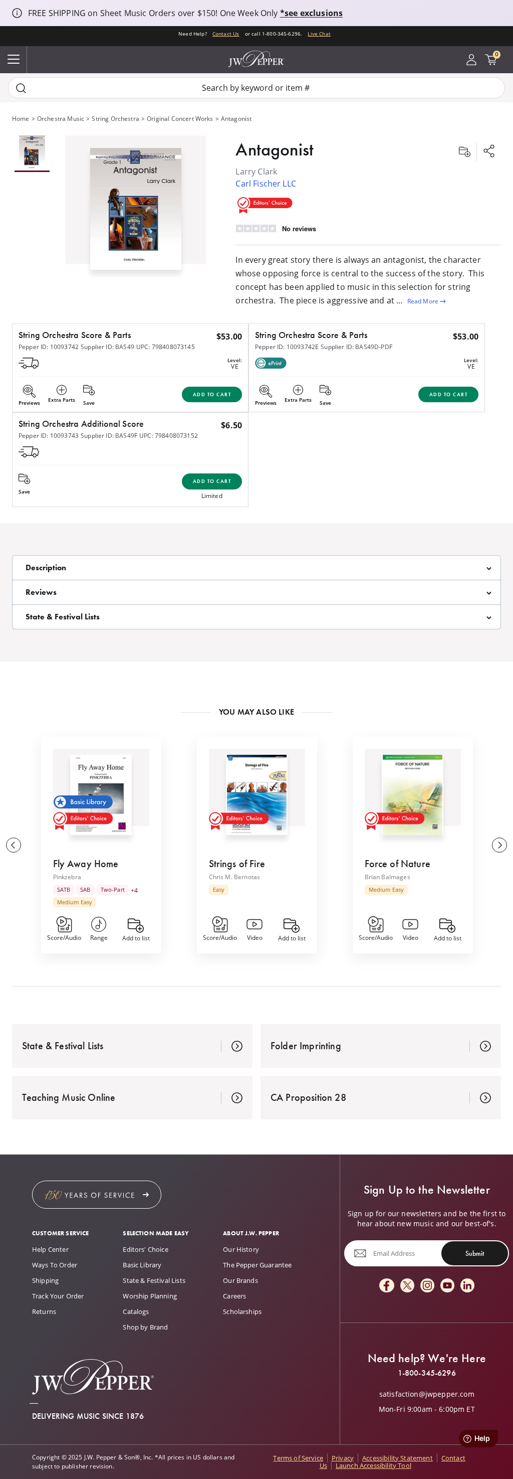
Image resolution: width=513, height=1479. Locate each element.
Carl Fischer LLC (265, 183)
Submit (474, 1253)
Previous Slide (13, 845)
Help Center (50, 1249)
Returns (44, 1311)
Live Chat (319, 33)
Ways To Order (54, 1264)
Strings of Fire (237, 863)
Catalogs (136, 1311)
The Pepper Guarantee (257, 1264)
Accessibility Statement (397, 1457)
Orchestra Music (60, 118)
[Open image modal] (135, 212)
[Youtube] (447, 1286)
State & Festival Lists (154, 1280)
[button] (136, 206)
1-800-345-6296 (427, 1373)
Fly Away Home (86, 863)
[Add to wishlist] (464, 152)
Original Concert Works (180, 118)
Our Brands (240, 1280)
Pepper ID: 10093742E (287, 347)
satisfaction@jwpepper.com (426, 1394)
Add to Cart (212, 394)
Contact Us (225, 33)
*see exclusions (311, 13)
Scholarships (242, 1311)
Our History (241, 1249)
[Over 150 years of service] (96, 1195)
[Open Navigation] (13, 59)
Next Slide (499, 845)
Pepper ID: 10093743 (49, 435)
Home (21, 118)
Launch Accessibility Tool (373, 1465)
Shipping (45, 1280)
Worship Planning (150, 1295)
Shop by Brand (145, 1327)
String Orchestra (115, 118)
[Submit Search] (21, 88)
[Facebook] (386, 1286)
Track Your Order (58, 1295)
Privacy (343, 1457)
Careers (234, 1295)
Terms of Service (298, 1457)
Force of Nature (397, 863)
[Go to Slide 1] (32, 153)
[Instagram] (427, 1286)
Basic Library (142, 1264)
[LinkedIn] (467, 1286)
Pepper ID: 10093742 (49, 347)
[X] (407, 1286)
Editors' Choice (145, 1249)
